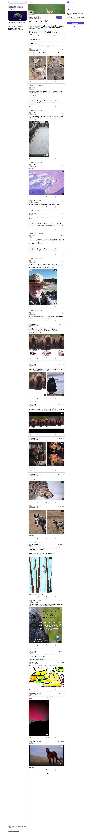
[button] (39, 139)
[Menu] (63, 17)
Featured (38, 39)
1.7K (30, 21)
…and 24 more (43, 594)
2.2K (36, 21)
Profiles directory (23, 826)
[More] (63, 81)
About (16, 826)
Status (18, 826)
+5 (61, 45)
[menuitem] (39, 139)
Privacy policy (11, 827)
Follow (59, 17)
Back (31, 2)
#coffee (30, 45)
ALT (44, 66)
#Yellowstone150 (36, 45)
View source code (15, 831)
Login (75, 26)
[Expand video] (44, 155)
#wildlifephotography (45, 45)
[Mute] (33, 155)
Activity (30, 39)
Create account (75, 23)
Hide (62, 56)
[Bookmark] (55, 81)
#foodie (58, 45)
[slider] (39, 153)
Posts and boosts (32, 43)
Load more (46, 773)
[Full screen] (47, 155)
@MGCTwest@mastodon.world (34, 18)
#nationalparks (52, 45)
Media (34, 39)
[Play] (30, 155)
